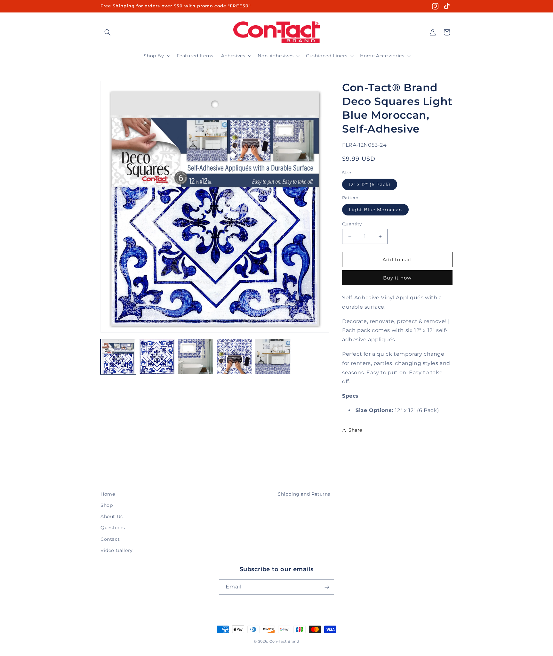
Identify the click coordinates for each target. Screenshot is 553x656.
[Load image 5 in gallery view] (273, 357)
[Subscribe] (327, 587)
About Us (111, 516)
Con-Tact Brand (284, 641)
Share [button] (355, 430)
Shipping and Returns (304, 494)
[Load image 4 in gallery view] (234, 357)
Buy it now (397, 278)
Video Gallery (116, 550)
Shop (106, 505)
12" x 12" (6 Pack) (369, 184)
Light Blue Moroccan (375, 210)
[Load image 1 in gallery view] (118, 357)
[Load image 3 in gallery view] (195, 357)
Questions (112, 528)
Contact (110, 539)
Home (107, 494)
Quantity (352, 223)
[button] (107, 32)
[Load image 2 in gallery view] (157, 357)
